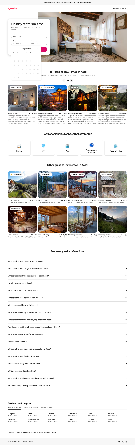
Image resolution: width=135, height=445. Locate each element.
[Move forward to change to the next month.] (37, 48)
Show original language (83, 3)
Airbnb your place (119, 8)
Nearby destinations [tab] (14, 407)
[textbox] (20, 43)
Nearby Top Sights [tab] (47, 407)
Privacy (24, 441)
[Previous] (63, 80)
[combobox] (29, 36)
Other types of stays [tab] (31, 407)
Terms (31, 441)
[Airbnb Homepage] (13, 8)
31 (18, 77)
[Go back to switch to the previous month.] (14, 48)
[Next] (71, 80)
